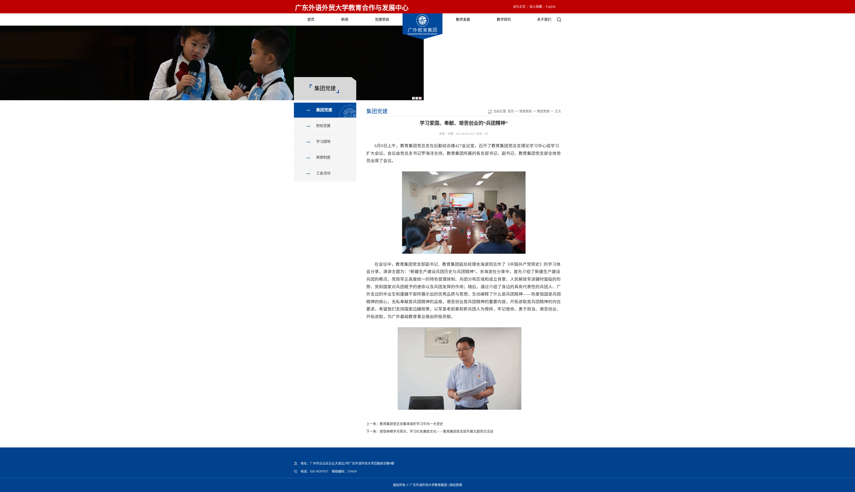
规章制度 (323, 157)
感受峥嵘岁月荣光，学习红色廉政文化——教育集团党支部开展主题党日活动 (436, 431)
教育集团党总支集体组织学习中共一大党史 (411, 424)
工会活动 (323, 173)
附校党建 (323, 126)
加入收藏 (535, 6)
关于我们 (544, 19)
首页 (310, 19)
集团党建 (324, 110)
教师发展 (463, 19)
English (551, 6)
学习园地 (323, 141)
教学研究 (504, 19)
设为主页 (519, 6)
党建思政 (382, 19)
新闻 (344, 19)
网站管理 (456, 485)
